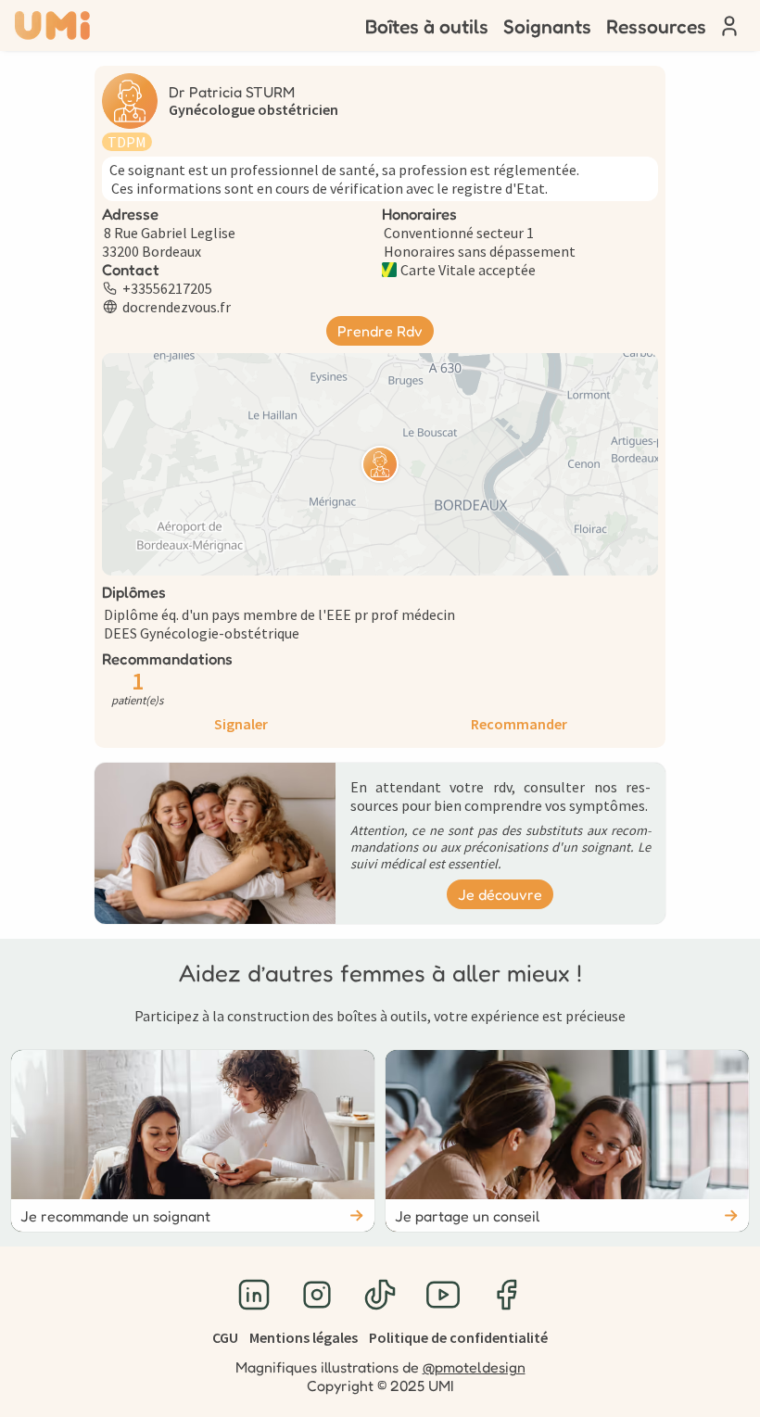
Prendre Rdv (380, 331)
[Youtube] (443, 1294)
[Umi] (52, 25)
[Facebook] (506, 1294)
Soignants (547, 26)
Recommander (519, 724)
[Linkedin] (254, 1294)
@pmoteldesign (474, 1367)
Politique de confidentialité (458, 1337)
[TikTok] (380, 1294)
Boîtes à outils (426, 26)
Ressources (656, 26)
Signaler (241, 724)
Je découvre (500, 894)
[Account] (729, 25)
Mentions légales (303, 1337)
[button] (380, 464)
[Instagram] (317, 1294)
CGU (225, 1337)
